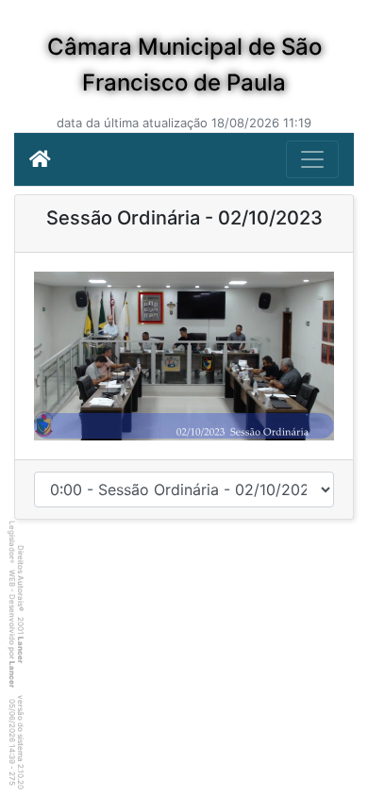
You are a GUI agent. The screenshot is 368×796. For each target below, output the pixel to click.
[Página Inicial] (40, 159)
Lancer (20, 650)
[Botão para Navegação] (312, 159)
